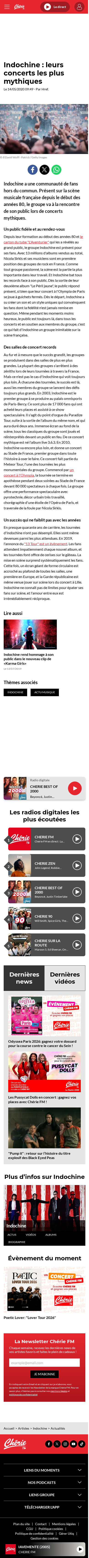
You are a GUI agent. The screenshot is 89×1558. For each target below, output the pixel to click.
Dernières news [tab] (24, 978)
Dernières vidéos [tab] (65, 978)
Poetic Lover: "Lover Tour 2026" (30, 1317)
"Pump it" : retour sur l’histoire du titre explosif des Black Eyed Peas (39, 1155)
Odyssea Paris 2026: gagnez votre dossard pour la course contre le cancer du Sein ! (42, 1043)
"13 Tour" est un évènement (45, 544)
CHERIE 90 (43, 916)
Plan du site (21, 1524)
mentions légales (58, 1391)
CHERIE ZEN (45, 863)
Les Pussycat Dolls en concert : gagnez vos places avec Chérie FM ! (42, 1099)
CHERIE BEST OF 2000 (44, 788)
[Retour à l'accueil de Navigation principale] (19, 6)
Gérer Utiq (66, 1533)
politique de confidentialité (23, 1394)
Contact (41, 1524)
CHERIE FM (44, 837)
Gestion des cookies (44, 1538)
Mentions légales (64, 1524)
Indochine (16, 1225)
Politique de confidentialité (34, 1533)
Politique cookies (51, 1529)
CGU (29, 1529)
